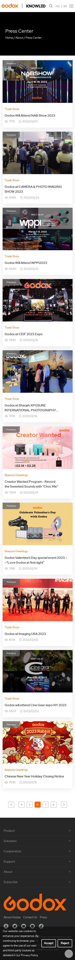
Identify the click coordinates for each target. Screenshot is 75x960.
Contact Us (30, 917)
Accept (48, 943)
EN (65, 6)
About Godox (12, 917)
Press (43, 917)
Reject (65, 943)
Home (9, 37)
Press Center (34, 37)
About (19, 37)
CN (57, 6)
